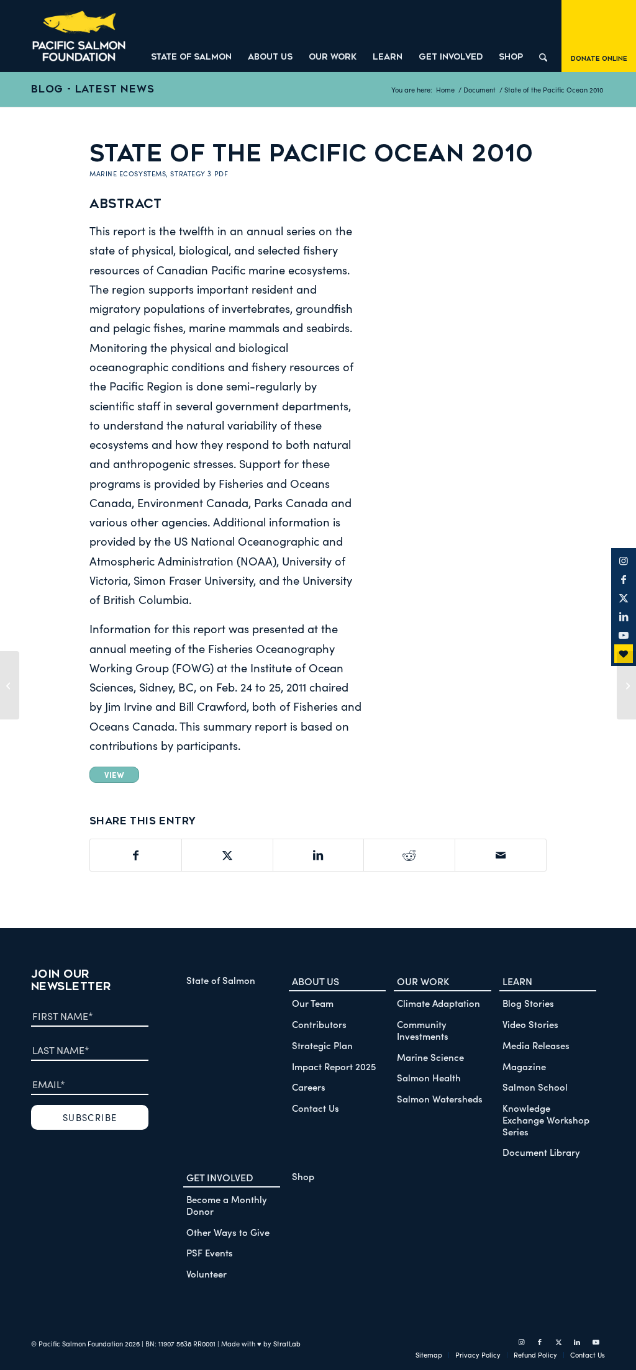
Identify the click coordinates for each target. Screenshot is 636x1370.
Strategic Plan (322, 1045)
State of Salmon (220, 979)
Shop (303, 1176)
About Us (315, 981)
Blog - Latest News (92, 89)
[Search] (543, 36)
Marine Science (430, 1056)
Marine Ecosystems (127, 173)
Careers (308, 1086)
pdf (221, 173)
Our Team (313, 1002)
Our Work (423, 981)
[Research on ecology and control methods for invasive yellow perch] (9, 685)
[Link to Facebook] (623, 579)
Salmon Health (429, 1077)
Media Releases (536, 1045)
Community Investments (422, 1029)
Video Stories (530, 1023)
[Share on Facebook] (135, 855)
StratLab (287, 1343)
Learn (517, 981)
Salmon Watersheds (440, 1098)
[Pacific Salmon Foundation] (79, 36)
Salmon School (535, 1086)
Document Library (541, 1151)
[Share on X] (227, 855)
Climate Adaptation (438, 1002)
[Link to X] (623, 597)
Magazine (524, 1066)
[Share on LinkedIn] (318, 855)
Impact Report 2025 (334, 1066)
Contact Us (315, 1107)
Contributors (319, 1023)
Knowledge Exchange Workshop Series (545, 1119)
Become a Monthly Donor (226, 1204)
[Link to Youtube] (623, 635)
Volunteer (206, 1273)
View (114, 774)
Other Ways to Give (228, 1231)
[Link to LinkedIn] (623, 616)
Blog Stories (528, 1002)
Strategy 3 (191, 173)
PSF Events (209, 1252)
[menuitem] (191, 36)
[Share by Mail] (500, 855)
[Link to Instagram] (623, 560)
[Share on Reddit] (409, 855)
